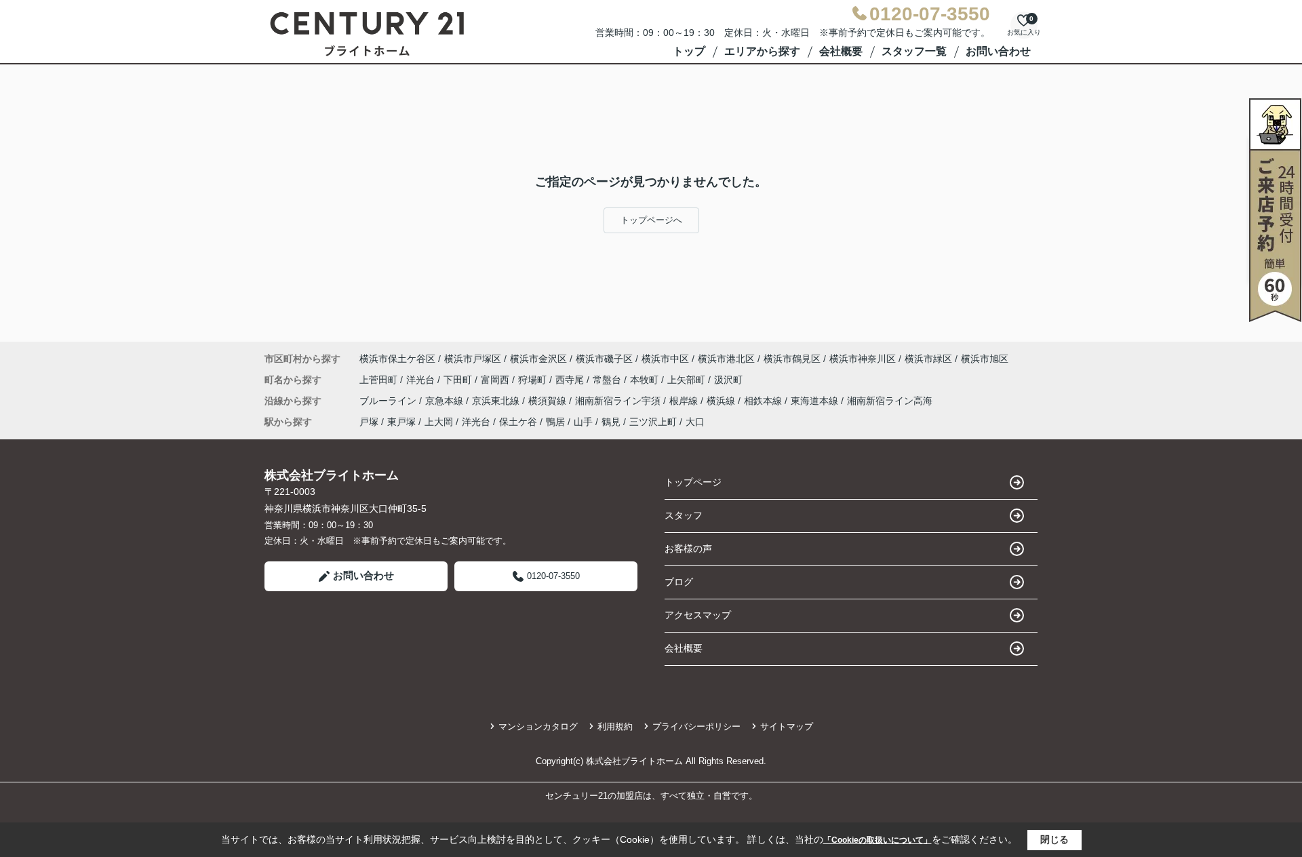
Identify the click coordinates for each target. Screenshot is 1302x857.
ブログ (679, 581)
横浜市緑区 (928, 358)
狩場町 (533, 379)
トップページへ (651, 220)
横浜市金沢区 (538, 358)
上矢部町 (687, 379)
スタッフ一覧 (914, 51)
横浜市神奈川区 (862, 358)
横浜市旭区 (984, 358)
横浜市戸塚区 (472, 358)
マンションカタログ (538, 726)
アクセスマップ (698, 615)
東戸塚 (401, 421)
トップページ (693, 482)
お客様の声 (688, 548)
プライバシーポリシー (696, 726)
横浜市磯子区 (604, 358)
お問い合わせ (998, 51)
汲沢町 (728, 379)
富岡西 (496, 379)
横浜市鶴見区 (792, 358)
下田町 (459, 379)
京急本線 (445, 400)
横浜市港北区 (726, 358)
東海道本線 (816, 400)
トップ (689, 51)
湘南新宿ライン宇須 (619, 400)
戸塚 (368, 421)
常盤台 (608, 379)
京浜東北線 (497, 400)
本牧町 (645, 379)
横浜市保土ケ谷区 (397, 358)
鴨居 (555, 421)
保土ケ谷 (518, 421)
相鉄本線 (764, 400)
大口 (695, 421)
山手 (583, 421)
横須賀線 (548, 400)
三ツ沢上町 (653, 421)
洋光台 (421, 379)
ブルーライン (389, 400)
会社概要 (841, 51)
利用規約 (615, 726)
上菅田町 (379, 379)
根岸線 (685, 400)
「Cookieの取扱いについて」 (877, 840)
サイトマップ (786, 726)
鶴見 (610, 421)
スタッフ (684, 515)
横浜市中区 (665, 358)
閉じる (1054, 839)
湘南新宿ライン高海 (889, 400)
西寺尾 (571, 379)
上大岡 (439, 421)
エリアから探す (762, 51)
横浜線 (722, 400)
